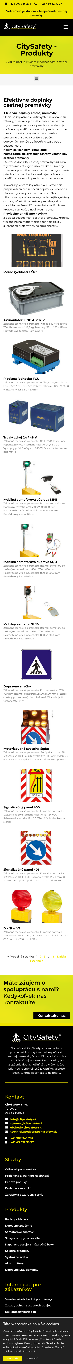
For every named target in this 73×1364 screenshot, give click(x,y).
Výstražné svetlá (16, 1257)
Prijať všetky (12, 1358)
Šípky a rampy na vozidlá (22, 1238)
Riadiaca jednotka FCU (21, 379)
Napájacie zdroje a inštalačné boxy (29, 1244)
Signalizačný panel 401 (21, 870)
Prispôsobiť (32, 1358)
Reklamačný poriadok (20, 1311)
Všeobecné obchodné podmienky (28, 1299)
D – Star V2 (12, 928)
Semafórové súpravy (19, 1232)
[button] (66, 27)
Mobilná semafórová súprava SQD (30, 562)
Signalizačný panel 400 (21, 807)
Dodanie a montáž (18, 1188)
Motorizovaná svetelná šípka (26, 749)
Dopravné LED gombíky (21, 1269)
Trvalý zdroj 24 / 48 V (20, 437)
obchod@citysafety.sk (25, 1127)
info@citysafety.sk (23, 1119)
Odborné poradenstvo (20, 1169)
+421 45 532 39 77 (21, 1142)
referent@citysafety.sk (26, 1123)
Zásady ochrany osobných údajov (28, 1305)
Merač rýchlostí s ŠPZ (20, 272)
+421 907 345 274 (21, 1138)
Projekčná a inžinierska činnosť (27, 1175)
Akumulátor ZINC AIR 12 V (24, 320)
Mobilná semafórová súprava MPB (30, 499)
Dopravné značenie (18, 1225)
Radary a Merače (16, 1219)
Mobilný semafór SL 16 (21, 624)
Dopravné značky (17, 686)
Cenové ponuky (16, 1182)
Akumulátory (14, 1263)
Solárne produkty (17, 1250)
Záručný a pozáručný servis (24, 1194)
